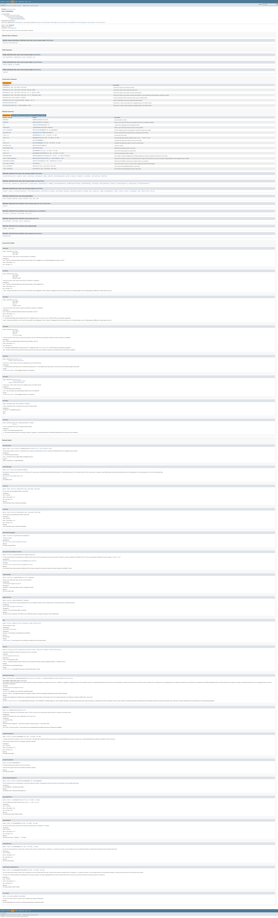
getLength (66, 191)
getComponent (38, 176)
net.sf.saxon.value (11, 9)
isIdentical (113, 183)
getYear (68, 176)
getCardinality (45, 191)
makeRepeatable (7, 236)
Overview (2, 1)
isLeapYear (80, 176)
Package (8, 1)
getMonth (50, 176)
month (24, 57)
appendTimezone (24, 183)
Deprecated (21, 1)
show (139, 191)
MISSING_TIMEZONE (7, 64)
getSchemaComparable (59, 176)
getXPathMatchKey (86, 183)
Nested (7, 5)
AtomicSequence (64, 22)
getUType (85, 191)
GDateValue (9, 26)
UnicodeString (12, 102)
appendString (15, 183)
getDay (45, 176)
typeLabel (5, 72)
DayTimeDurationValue (9, 160)
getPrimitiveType (37, 148)
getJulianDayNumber (38, 140)
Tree (16, 1)
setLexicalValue (95, 176)
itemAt (115, 191)
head (90, 191)
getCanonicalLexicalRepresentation (42, 132)
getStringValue (7, 221)
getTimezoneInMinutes (60, 183)
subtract (35, 160)
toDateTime (104, 176)
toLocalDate (36, 163)
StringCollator (48, 155)
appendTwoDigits (43, 183)
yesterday (35, 168)
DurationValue (38, 119)
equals (25, 176)
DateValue (5, 87)
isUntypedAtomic (108, 191)
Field (11, 5)
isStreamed (15, 221)
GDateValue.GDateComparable (10, 42)
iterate (121, 191)
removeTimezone (133, 183)
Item (89, 22)
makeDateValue (36, 158)
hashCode (73, 176)
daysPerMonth (9, 57)
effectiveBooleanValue (34, 191)
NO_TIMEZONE (16, 64)
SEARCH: (260, 4)
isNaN (101, 191)
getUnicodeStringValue (76, 191)
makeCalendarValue (122, 183)
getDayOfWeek (36, 135)
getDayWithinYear (37, 137)
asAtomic (5, 191)
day (4, 57)
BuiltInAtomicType (8, 148)
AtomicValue (37, 22)
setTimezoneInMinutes (143, 183)
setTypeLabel (133, 191)
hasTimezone (95, 183)
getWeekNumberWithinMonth (40, 153)
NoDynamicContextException (65, 678)
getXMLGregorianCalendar (73, 183)
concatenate (13, 213)
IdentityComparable (82, 22)
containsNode (20, 213)
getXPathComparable (38, 155)
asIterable (6, 213)
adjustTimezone (37, 122)
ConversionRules (22, 105)
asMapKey (51, 183)
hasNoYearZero (17, 57)
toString (152, 191)
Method (19, 5)
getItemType (59, 191)
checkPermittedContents (20, 191)
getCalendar (31, 176)
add (33, 119)
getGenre (52, 191)
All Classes (3, 4)
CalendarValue (37, 62)
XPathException (37, 623)
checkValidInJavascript (9, 176)
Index (26, 1)
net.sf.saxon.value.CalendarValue (14, 16)
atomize (11, 191)
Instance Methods (28, 115)
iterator (126, 191)
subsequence (27, 221)
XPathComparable (18, 22)
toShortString (145, 191)
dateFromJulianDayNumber (39, 130)
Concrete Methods (40, 115)
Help (30, 1)
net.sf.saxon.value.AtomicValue (12, 15)
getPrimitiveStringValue (39, 145)
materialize (28, 213)
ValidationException (18, 360)
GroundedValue (72, 22)
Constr (15, 5)
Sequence (93, 22)
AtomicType (35, 95)
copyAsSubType (36, 127)
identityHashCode (104, 183)
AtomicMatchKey (46, 22)
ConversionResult (100, 22)
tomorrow (35, 166)
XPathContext (53, 160)
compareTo (35, 124)
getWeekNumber (36, 150)
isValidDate (87, 176)
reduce (21, 221)
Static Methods (16, 115)
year (34, 57)
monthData (29, 57)
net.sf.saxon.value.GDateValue (16, 17)
